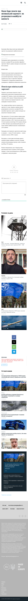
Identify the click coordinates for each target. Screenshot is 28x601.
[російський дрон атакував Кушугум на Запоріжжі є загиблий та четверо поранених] (14, 406)
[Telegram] (14, 352)
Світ (2, 374)
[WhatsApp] (14, 347)
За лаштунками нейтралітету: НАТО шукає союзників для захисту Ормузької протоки (13, 376)
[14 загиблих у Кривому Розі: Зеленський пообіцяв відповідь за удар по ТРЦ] (14, 261)
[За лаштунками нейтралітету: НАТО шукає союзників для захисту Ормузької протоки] (14, 386)
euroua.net (7, 468)
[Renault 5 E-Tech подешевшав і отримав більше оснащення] (14, 425)
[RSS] (22, 516)
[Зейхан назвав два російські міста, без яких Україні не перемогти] (14, 444)
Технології (4, 413)
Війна (2, 392)
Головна (3, 8)
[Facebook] (14, 337)
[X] (14, 342)
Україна (3, 431)
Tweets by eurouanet (6, 495)
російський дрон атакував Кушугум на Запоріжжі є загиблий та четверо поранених (12, 396)
